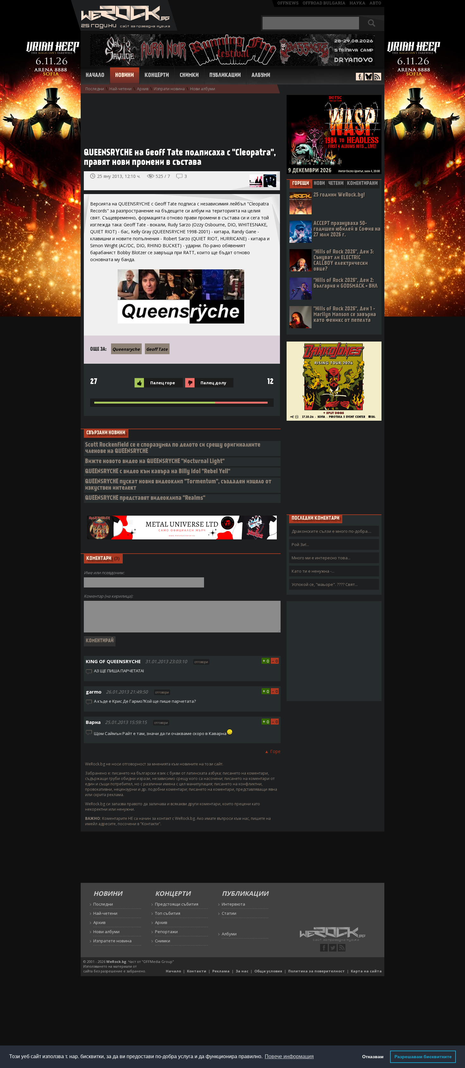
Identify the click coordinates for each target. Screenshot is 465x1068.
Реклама (221, 971)
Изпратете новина (112, 941)
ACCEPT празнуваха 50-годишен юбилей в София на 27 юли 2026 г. (347, 229)
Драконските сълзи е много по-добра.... (331, 531)
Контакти (196, 971)
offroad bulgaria (324, 3)
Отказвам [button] (372, 1056)
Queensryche (126, 349)
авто (375, 3)
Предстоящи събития (176, 904)
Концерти (157, 76)
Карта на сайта (366, 971)
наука (357, 3)
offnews (288, 3)
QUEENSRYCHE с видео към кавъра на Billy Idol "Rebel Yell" (157, 472)
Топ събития (167, 913)
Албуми (260, 76)
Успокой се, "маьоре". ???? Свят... (325, 584)
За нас (242, 971)
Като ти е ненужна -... (313, 571)
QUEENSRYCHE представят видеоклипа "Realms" (145, 498)
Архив (142, 88)
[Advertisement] (179, 117)
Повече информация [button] (289, 1056)
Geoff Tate (157, 349)
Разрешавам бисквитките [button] (423, 1056)
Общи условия (268, 971)
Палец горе (162, 383)
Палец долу (213, 383)
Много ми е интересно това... (321, 558)
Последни (94, 88)
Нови (319, 183)
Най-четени (120, 88)
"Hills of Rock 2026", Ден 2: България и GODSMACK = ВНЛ (345, 283)
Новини (124, 76)
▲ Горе (272, 751)
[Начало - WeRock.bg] (124, 29)
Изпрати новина (169, 88)
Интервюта (233, 904)
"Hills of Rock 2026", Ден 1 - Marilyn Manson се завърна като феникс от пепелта (344, 314)
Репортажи (166, 931)
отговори (201, 662)
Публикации (225, 76)
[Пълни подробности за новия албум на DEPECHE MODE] (256, 180)
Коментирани (362, 183)
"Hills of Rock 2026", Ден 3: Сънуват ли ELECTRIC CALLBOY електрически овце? (343, 260)
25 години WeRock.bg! (339, 195)
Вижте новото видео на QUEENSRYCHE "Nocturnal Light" (155, 462)
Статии (229, 913)
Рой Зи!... (300, 544)
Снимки (189, 76)
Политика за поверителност (316, 971)
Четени (336, 183)
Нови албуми (202, 88)
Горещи (300, 183)
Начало (95, 76)
